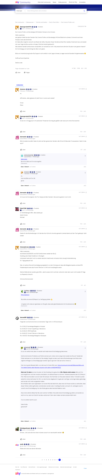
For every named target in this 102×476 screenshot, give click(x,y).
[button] (22, 166)
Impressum (17, 469)
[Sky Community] (23, 2)
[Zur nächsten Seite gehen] (62, 460)
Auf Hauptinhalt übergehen (7, 1)
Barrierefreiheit (32, 467)
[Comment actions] (86, 89)
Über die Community (44, 2)
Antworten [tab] (19, 85)
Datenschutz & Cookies (53, 467)
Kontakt (75, 467)
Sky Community (19, 22)
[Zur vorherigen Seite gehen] (42, 460)
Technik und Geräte (41, 22)
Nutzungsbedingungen (42, 467)
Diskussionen (62, 2)
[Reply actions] (85, 156)
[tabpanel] (51, 274)
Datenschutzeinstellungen (66, 467)
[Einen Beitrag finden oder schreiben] (84, 10)
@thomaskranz (25, 295)
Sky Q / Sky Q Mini (54, 22)
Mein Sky (17, 467)
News (54, 2)
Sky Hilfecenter (24, 467)
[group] (74, 68)
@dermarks (24, 159)
